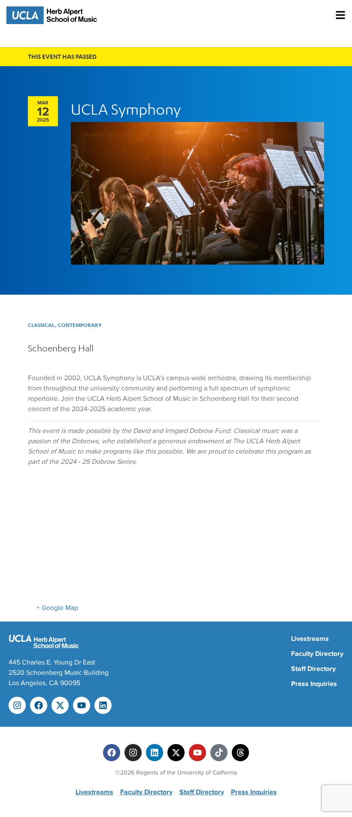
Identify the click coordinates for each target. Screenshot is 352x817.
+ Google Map (57, 608)
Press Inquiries (314, 684)
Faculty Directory (317, 653)
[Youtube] (81, 705)
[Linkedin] (103, 705)
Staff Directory (313, 669)
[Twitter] (176, 752)
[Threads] (240, 752)
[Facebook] (38, 705)
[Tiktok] (219, 752)
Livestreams (310, 638)
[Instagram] (17, 705)
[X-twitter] (60, 705)
